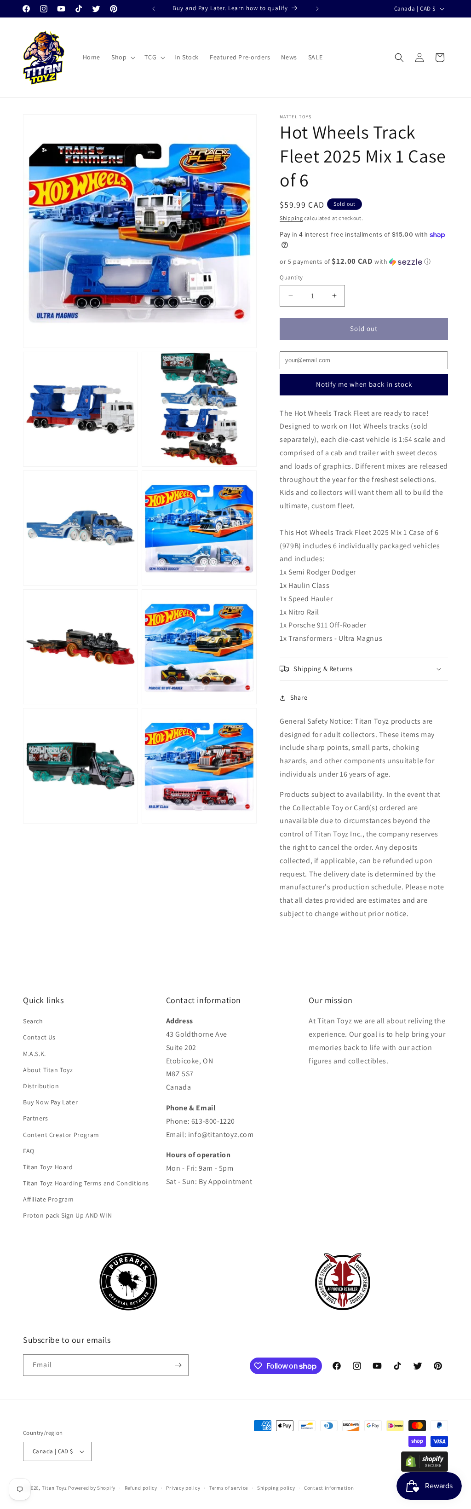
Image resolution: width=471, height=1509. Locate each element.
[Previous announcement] (154, 8)
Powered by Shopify (91, 1488)
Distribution (41, 1086)
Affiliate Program (48, 1199)
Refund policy (141, 1488)
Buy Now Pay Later (50, 1102)
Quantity (291, 277)
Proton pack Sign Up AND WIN (67, 1215)
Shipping (291, 218)
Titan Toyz (54, 1488)
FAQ (28, 1151)
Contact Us (39, 1037)
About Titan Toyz (48, 1070)
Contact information (329, 1488)
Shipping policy (276, 1488)
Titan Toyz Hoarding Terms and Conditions (86, 1183)
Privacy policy (183, 1488)
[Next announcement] (317, 8)
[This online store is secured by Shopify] (424, 1469)
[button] (122, 57)
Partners (35, 1118)
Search (33, 1021)
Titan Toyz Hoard (48, 1167)
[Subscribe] (178, 1365)
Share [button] (298, 697)
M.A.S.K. (34, 1054)
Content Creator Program (61, 1135)
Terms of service (228, 1488)
